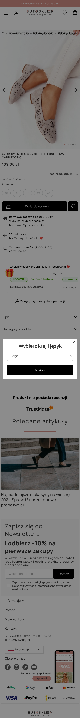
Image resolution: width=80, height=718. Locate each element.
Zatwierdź (40, 370)
